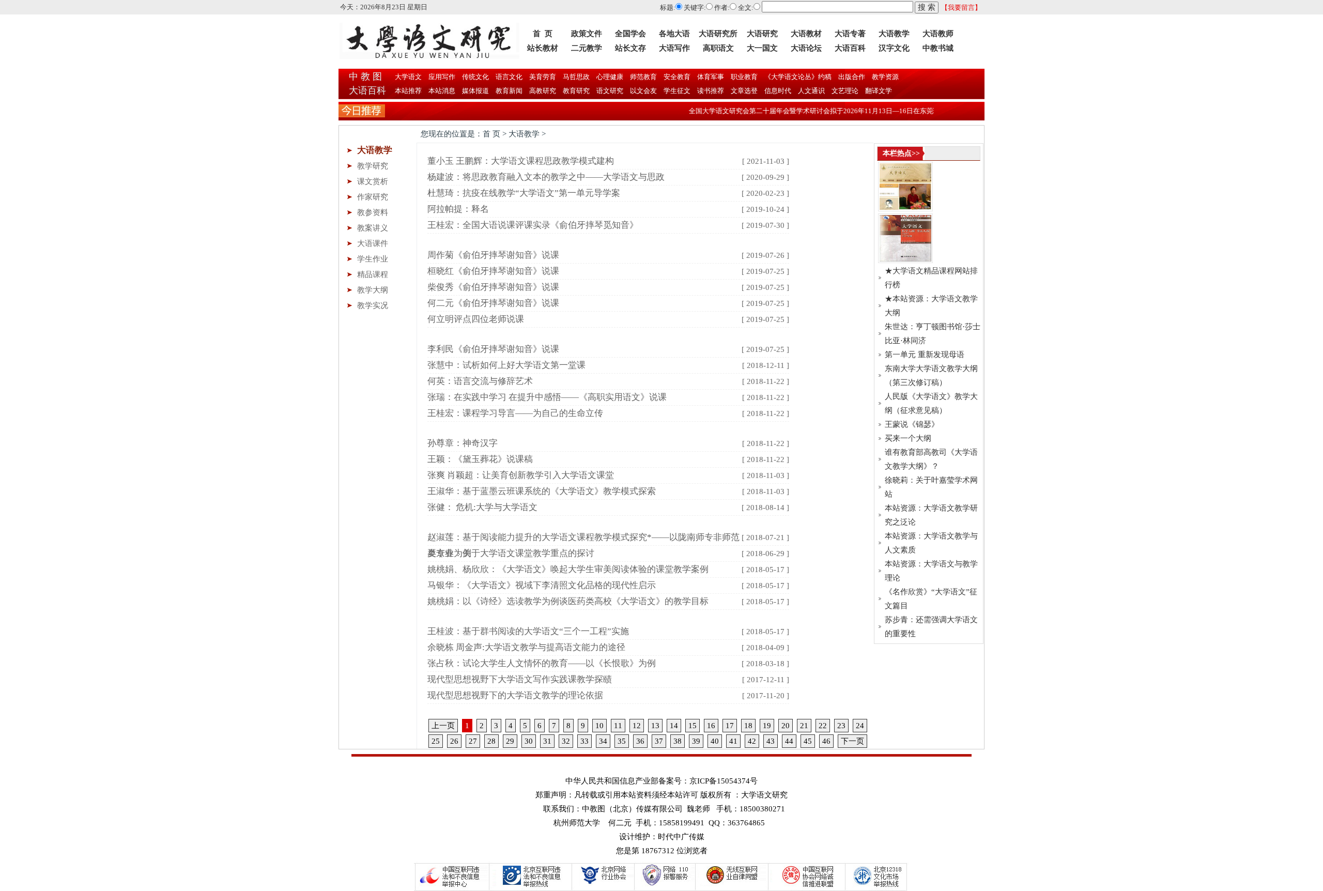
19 (767, 725)
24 (860, 725)
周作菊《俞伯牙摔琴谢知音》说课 (493, 255)
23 (841, 725)
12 (637, 725)
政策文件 (586, 33)
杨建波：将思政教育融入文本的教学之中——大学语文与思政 (546, 177)
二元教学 (586, 48)
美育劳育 (542, 77)
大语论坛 (806, 48)
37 (659, 741)
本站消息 (442, 91)
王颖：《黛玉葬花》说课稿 (480, 459)
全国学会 (630, 33)
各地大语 (674, 33)
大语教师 (937, 33)
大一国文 (762, 48)
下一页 (852, 741)
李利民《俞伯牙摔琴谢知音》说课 (493, 349)
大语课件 (372, 243)
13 (655, 725)
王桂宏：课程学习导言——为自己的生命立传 (515, 413)
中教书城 (937, 48)
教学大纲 (372, 290)
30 (529, 741)
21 (804, 725)
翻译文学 (878, 91)
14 (674, 725)
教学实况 (372, 305)
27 (473, 741)
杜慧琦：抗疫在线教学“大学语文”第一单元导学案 (523, 193)
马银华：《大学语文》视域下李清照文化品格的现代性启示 (541, 585)
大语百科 (850, 48)
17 (730, 725)
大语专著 (850, 33)
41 (733, 741)
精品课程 (372, 274)
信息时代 (778, 91)
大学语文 (407, 77)
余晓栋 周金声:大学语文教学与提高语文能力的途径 (526, 647)
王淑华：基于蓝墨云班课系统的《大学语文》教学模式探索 (541, 491)
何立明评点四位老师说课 (475, 319)
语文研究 (610, 91)
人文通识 (811, 91)
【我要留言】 (961, 7)
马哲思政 (575, 77)
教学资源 (884, 77)
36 (640, 741)
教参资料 (372, 212)
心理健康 (609, 77)
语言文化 (508, 77)
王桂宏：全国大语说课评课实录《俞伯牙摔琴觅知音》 (532, 225)
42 (752, 741)
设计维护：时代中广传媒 (661, 837)
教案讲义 (372, 228)
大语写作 (674, 48)
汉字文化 (894, 48)
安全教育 (676, 77)
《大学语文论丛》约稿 (797, 77)
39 (696, 741)
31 (547, 741)
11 (618, 725)
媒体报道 (475, 91)
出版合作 (851, 77)
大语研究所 (718, 33)
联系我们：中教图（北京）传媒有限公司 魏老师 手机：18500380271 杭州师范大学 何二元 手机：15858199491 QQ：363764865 (664, 816)
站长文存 (630, 48)
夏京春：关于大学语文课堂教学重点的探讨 (510, 553)
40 (715, 741)
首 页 (542, 33)
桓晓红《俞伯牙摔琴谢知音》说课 (493, 271)
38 (677, 741)
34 (603, 741)
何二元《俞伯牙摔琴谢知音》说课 (493, 303)
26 (454, 741)
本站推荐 (408, 91)
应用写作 (441, 77)
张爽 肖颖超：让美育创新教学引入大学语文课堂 (520, 475)
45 (808, 741)
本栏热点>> (901, 153)
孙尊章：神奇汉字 (462, 443)
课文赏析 (372, 181)
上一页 (443, 725)
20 (785, 725)
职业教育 (743, 77)
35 (622, 741)
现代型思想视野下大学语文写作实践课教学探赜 (519, 679)
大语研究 (762, 33)
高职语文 (718, 48)
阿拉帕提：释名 (458, 209)
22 (823, 725)
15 (692, 725)
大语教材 (806, 33)
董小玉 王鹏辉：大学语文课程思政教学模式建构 (520, 161)
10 (599, 725)
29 (510, 741)
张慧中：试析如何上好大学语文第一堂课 (506, 365)
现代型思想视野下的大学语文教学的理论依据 (515, 695)
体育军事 (710, 77)
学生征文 (677, 91)
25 (436, 741)
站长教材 (542, 48)
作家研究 (372, 197)
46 (826, 741)
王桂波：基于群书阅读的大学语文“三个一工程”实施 (528, 631)
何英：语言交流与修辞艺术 (480, 381)
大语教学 (894, 33)
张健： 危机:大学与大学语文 (482, 507)
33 (584, 741)
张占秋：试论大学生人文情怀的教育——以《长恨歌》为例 (541, 663)
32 (566, 741)
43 (770, 741)
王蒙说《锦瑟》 (912, 424)
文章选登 (744, 91)
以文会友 (643, 91)
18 (748, 725)
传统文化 (474, 77)
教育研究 (576, 91)
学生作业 (372, 259)
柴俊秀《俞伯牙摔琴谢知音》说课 (493, 287)
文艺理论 (845, 91)
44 (789, 741)
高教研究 (543, 91)
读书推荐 (711, 91)
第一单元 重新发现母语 (924, 354)
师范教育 (642, 77)
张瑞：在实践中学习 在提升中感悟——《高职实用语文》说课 (547, 397)
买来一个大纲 (908, 438)
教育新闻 (509, 91)
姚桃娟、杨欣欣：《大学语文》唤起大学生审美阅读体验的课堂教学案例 (568, 569)
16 (711, 725)
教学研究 (372, 166)
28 (491, 741)
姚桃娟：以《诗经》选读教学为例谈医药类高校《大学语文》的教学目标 (568, 601)
